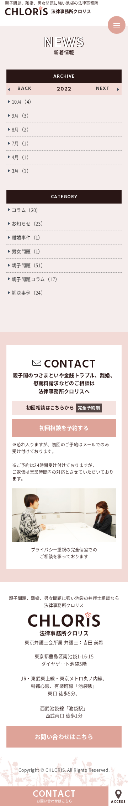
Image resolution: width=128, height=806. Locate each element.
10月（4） (23, 101)
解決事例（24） (29, 293)
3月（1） (21, 171)
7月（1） (21, 143)
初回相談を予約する (64, 428)
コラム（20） (26, 210)
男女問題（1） (27, 251)
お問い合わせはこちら (64, 737)
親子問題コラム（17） (36, 279)
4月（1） (21, 157)
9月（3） (21, 115)
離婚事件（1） (27, 237)
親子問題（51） (29, 265)
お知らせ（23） (29, 223)
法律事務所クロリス (71, 11)
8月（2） (21, 129)
